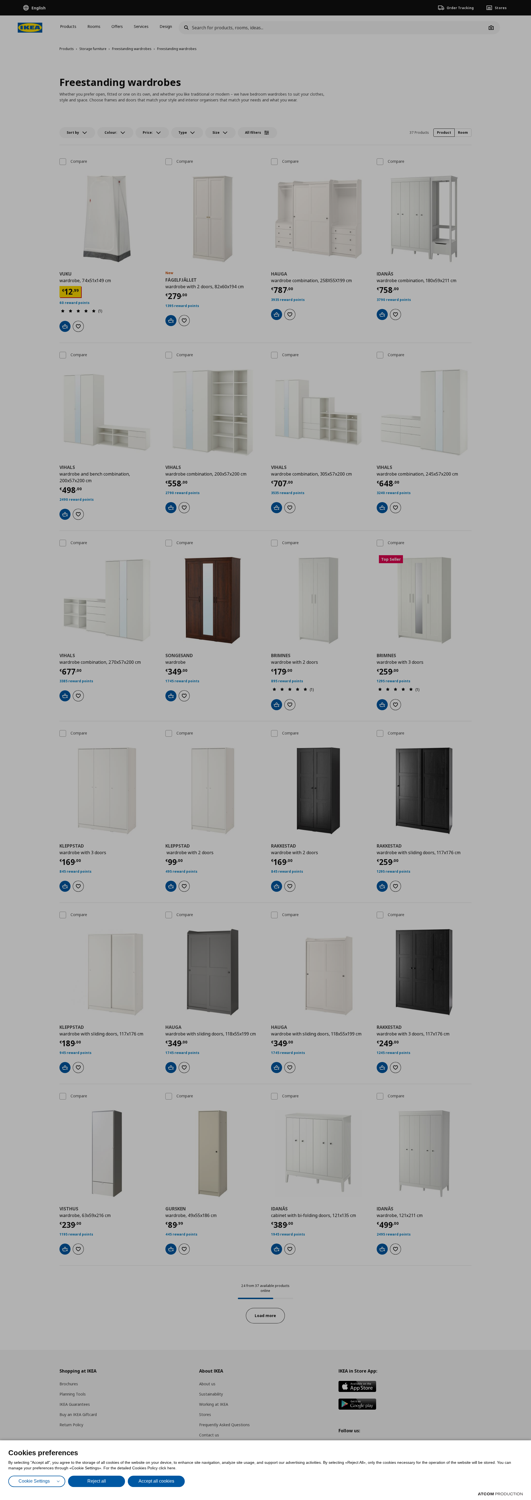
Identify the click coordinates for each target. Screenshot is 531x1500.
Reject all (96, 1481)
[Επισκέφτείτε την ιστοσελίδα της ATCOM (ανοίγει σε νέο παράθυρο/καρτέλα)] (500, 1494)
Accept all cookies (156, 1481)
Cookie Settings (34, 1481)
